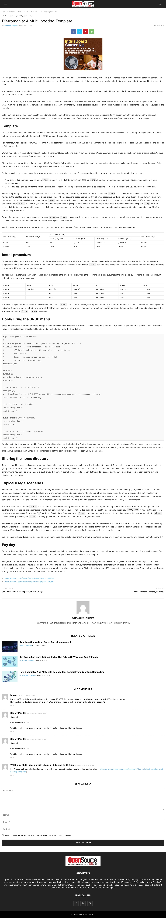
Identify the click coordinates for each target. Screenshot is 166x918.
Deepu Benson (25, 645)
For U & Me (22, 12)
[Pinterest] (85, 31)
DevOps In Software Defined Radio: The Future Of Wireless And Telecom (58, 657)
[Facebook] (73, 31)
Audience (12, 12)
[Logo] (83, 865)
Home (4, 12)
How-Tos (29, 16)
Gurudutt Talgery (11, 26)
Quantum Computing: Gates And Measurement (45, 642)
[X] (79, 31)
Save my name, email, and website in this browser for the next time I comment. (38, 835)
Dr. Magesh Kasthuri (27, 675)
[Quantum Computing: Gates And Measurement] (10, 646)
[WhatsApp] (91, 31)
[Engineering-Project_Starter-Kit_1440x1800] (83, 72)
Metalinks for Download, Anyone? (149, 592)
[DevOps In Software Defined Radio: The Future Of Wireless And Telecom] (10, 661)
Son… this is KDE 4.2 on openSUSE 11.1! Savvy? (22, 592)
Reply (12, 705)
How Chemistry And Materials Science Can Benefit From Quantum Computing (62, 672)
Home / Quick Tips (18, 16)
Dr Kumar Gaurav (26, 660)
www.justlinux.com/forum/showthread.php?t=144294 (29, 578)
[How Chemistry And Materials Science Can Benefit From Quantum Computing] (10, 676)
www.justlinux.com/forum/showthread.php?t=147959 (29, 581)
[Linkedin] (83, 903)
